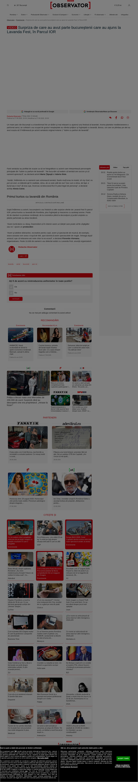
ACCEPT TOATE (123, 758)
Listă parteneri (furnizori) (69, 767)
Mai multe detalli (43, 758)
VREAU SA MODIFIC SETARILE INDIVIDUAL (122, 766)
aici (26, 771)
